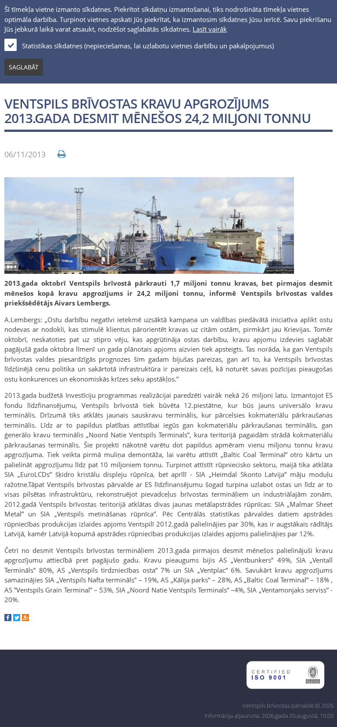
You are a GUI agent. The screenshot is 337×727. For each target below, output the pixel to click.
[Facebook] (7, 618)
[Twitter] (16, 618)
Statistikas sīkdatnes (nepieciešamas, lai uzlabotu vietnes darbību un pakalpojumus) (148, 45)
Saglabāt (24, 67)
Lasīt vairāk (210, 29)
